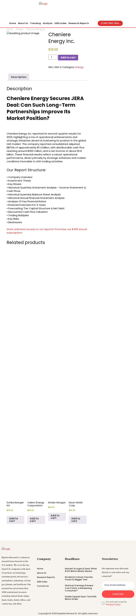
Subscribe (118, 594)
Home (10, 29)
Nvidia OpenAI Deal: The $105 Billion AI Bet (80, 598)
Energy (19, 29)
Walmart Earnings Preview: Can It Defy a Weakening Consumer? (79, 588)
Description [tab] (18, 77)
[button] (94, 23)
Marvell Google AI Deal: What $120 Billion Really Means (81, 570)
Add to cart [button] (13, 520)
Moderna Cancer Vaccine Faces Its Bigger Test (79, 578)
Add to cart (68, 57)
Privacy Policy (113, 604)
